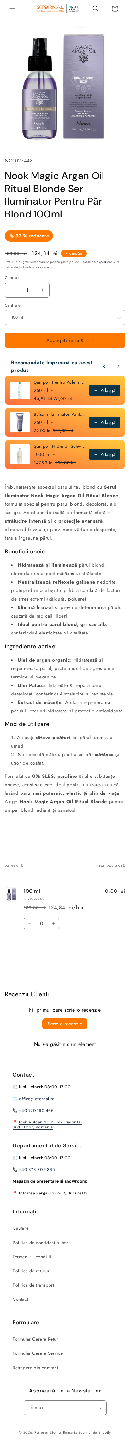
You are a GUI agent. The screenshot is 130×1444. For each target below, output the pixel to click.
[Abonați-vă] (99, 1407)
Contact (20, 1299)
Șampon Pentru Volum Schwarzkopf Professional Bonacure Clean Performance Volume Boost (60, 382)
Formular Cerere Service (38, 1353)
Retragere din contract (35, 1367)
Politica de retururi (32, 1271)
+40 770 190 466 (36, 1110)
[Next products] (118, 366)
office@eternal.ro (37, 1098)
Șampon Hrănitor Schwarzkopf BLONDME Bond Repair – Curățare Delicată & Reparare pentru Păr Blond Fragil (60, 446)
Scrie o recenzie (65, 1023)
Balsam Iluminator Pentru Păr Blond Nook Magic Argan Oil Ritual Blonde (60, 414)
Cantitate (13, 305)
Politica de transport (33, 1285)
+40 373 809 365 (37, 1169)
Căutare (20, 1228)
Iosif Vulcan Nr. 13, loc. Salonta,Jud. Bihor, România (47, 1125)
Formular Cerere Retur (35, 1339)
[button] (13, 8)
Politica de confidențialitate (41, 1242)
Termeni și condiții (32, 1257)
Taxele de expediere (96, 262)
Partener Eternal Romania (55, 1432)
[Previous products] (104, 366)
